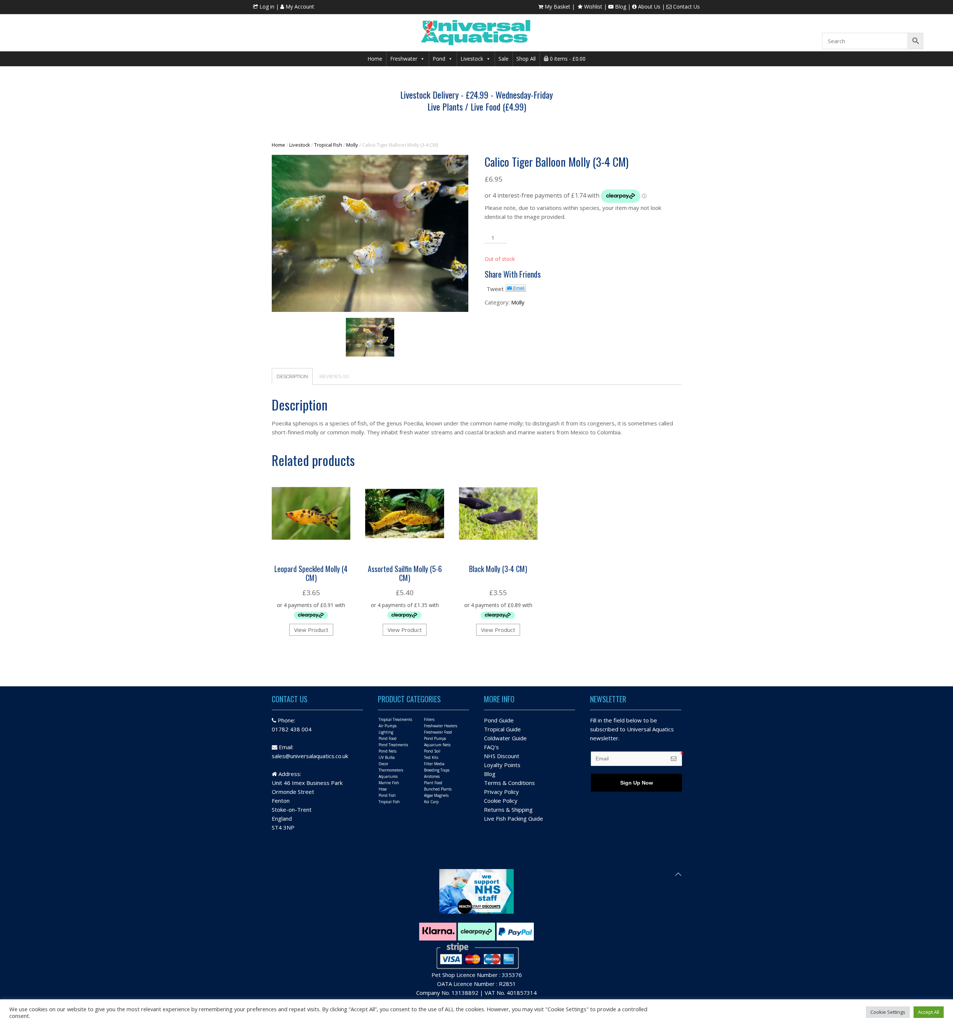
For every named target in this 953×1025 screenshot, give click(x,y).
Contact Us (686, 6)
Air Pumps (387, 725)
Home (374, 58)
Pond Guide (499, 720)
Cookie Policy (500, 800)
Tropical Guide (502, 729)
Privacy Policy (501, 791)
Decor (383, 763)
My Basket (556, 6)
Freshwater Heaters (440, 725)
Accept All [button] (928, 1012)
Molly (352, 144)
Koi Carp (431, 801)
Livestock (471, 58)
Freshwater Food (438, 732)
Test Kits (431, 757)
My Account (299, 6)
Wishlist (592, 6)
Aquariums (388, 776)
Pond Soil (432, 751)
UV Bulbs (387, 757)
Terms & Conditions (509, 782)
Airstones (432, 776)
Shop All (526, 58)
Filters (429, 719)
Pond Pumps (435, 738)
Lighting (386, 732)
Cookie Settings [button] (887, 1012)
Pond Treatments (393, 744)
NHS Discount (501, 756)
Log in (266, 6)
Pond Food (387, 738)
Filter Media (434, 763)
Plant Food (433, 782)
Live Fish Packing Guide (513, 818)
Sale (503, 58)
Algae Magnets (436, 795)
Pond (439, 58)
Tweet (495, 289)
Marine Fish (389, 782)
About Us (648, 6)
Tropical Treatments (395, 719)
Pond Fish (387, 795)
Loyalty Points (502, 765)
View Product (311, 629)
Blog (619, 6)
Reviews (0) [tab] (334, 376)
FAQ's (491, 747)
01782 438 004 (292, 729)
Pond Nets (387, 751)
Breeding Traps (436, 770)
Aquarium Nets (437, 744)
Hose (383, 789)
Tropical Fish (328, 144)
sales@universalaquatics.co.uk (310, 756)
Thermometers (391, 770)
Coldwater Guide (505, 738)
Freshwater (403, 58)
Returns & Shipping (508, 809)
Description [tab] (292, 376)
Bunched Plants (438, 789)
